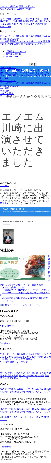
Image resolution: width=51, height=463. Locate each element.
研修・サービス (8, 67)
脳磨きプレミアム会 (22, 24)
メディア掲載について (13, 287)
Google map (5, 343)
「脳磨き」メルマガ (16, 51)
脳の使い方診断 (11, 39)
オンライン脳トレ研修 (37, 18)
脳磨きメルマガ (8, 9)
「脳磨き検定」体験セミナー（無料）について (26, 290)
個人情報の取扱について (33, 44)
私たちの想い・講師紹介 (12, 36)
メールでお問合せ (9, 6)
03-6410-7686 (12, 56)
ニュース (37, 41)
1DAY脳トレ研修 (8, 21)
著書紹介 (14, 41)
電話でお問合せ (27, 6)
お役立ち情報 (26, 41)
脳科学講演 (23, 21)
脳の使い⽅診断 (24, 9)
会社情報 (4, 41)
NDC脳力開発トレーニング (14, 362)
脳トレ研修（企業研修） (12, 18)
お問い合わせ (7, 326)
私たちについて (8, 80)
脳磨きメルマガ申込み (27, 389)
